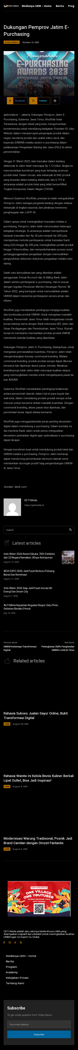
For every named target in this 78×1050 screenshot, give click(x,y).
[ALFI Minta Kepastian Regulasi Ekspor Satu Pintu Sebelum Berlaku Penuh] (68, 608)
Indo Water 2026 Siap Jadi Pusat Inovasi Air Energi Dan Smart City (28, 590)
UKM (7, 723)
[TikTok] (15, 942)
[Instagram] (10, 942)
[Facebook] (4, 942)
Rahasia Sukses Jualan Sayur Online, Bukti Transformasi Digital (36, 715)
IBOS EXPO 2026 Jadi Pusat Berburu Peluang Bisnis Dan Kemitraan (29, 573)
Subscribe (39, 1034)
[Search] (70, 530)
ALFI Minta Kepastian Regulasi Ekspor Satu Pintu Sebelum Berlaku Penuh (31, 607)
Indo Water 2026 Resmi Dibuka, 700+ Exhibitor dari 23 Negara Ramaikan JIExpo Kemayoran (29, 556)
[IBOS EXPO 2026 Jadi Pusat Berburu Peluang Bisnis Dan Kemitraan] (68, 574)
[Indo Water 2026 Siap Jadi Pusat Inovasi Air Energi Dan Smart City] (68, 591)
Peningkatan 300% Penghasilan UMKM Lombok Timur (58, 648)
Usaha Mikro (12, 42)
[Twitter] (21, 942)
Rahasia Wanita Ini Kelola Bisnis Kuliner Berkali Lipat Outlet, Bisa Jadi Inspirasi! (39, 778)
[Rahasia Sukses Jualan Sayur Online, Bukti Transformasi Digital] (39, 688)
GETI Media (30, 500)
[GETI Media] (12, 507)
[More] (55, 100)
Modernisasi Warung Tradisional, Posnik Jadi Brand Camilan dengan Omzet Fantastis (38, 841)
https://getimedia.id (34, 505)
